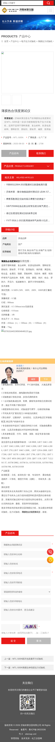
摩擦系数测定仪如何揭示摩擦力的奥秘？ (26, 199)
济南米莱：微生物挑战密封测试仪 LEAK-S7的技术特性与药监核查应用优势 (29, 191)
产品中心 (15, 41)
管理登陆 (15, 738)
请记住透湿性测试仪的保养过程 (21, 213)
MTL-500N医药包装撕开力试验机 (27, 659)
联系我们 (41, 153)
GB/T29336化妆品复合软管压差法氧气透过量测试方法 (29, 206)
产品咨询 (14, 153)
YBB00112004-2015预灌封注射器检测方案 (26, 184)
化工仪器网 (37, 738)
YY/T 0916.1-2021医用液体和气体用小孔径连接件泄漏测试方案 (29, 220)
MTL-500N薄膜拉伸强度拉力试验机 (28, 667)
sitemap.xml (30, 734)
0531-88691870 (50, 552)
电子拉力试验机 (28, 41)
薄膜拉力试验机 (45, 41)
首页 (6, 41)
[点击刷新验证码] (30, 626)
